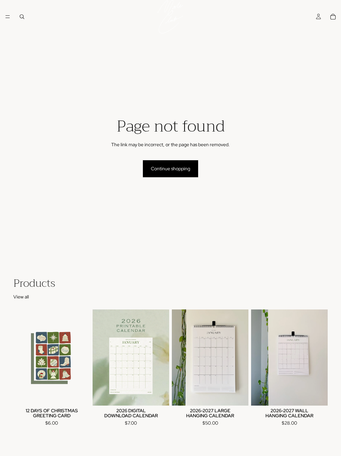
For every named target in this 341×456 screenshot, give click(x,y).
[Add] (80, 395)
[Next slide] (162, 357)
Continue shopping (170, 169)
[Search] (22, 16)
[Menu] (7, 16)
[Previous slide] (100, 357)
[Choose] (238, 395)
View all (21, 297)
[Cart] (333, 16)
